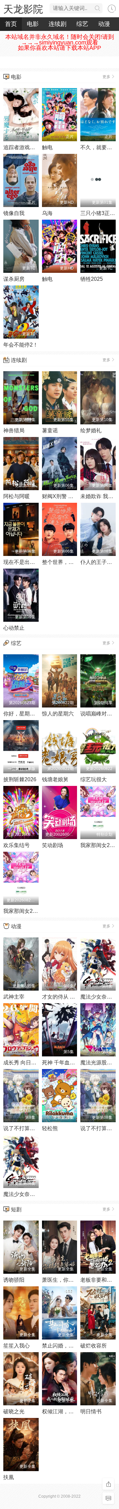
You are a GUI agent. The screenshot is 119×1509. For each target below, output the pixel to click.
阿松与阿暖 (16, 496)
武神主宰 (13, 997)
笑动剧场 (52, 845)
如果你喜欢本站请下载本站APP (59, 48)
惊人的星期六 (58, 713)
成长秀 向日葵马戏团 (27, 1062)
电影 (33, 24)
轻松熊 (50, 1128)
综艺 (82, 24)
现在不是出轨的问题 (27, 562)
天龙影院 (23, 9)
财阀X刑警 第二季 (63, 496)
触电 (47, 147)
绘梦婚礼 (90, 430)
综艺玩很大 (93, 779)
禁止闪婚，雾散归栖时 (68, 1345)
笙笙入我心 (16, 1345)
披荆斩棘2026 (19, 779)
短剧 (16, 1209)
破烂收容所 (93, 1345)
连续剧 (57, 24)
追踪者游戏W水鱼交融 (29, 147)
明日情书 (90, 1411)
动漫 (104, 24)
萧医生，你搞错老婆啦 (68, 1280)
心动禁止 (13, 628)
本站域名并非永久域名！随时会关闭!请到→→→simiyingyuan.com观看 (59, 40)
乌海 (47, 213)
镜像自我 (13, 213)
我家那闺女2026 (99, 845)
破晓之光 (13, 1411)
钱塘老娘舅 (55, 779)
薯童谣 (50, 430)
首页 (11, 24)
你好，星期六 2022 (25, 713)
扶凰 (8, 1477)
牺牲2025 (91, 279)
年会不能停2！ (20, 345)
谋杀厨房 (13, 279)
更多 (106, 76)
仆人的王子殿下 (98, 562)
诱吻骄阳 (13, 1280)
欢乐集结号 (16, 845)
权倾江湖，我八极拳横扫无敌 (76, 1411)
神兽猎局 (13, 430)
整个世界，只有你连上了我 (73, 562)
